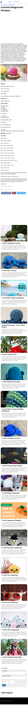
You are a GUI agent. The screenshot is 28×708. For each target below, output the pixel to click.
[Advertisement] (14, 27)
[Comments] (6, 189)
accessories (3, 186)
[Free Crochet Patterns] (2, 2)
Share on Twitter (21, 193)
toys (11, 186)
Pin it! (14, 193)
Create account (16, 1)
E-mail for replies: (6, 675)
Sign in (10, 1)
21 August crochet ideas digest (8, 5)
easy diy (8, 186)
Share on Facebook (6, 193)
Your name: (4, 670)
